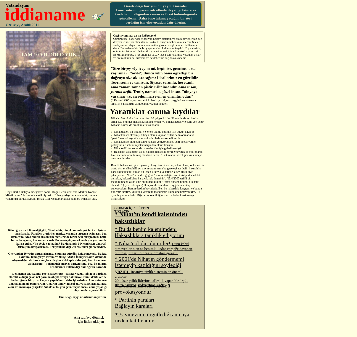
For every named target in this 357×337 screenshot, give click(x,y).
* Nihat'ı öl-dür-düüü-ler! (143, 243)
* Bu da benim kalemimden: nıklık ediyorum (149, 232)
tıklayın (98, 321)
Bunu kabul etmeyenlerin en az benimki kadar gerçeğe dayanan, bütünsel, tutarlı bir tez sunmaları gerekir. (154, 248)
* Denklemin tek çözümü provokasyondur (142, 289)
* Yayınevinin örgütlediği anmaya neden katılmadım (152, 317)
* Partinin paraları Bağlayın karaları (134, 303)
